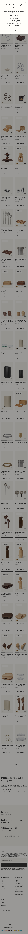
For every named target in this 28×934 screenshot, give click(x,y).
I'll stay (14, 30)
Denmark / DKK (14, 26)
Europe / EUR (14, 18)
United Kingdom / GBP (14, 23)
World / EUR (14, 16)
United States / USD (14, 21)
